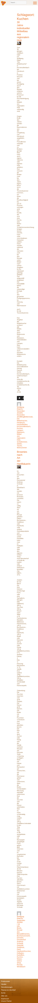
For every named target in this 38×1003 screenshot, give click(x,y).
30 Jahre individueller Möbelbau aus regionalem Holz (23, 31)
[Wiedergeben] (20, 398)
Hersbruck (21, 422)
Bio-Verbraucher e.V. (3, 3)
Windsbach (21, 967)
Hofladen (20, 953)
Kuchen (20, 428)
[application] (20, 399)
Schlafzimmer (22, 442)
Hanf (18, 949)
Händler (3, 984)
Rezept (19, 965)
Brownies (25, 934)
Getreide (20, 945)
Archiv (3, 993)
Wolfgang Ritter (20, 408)
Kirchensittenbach (23, 426)
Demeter (20, 938)
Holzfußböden (22, 424)
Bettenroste (28, 417)
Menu (35, 3)
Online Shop (19, 962)
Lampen (20, 430)
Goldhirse (20, 947)
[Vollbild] (24, 398)
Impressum (5, 999)
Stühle (19, 444)
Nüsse (19, 959)
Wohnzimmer (22, 448)
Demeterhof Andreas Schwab (21, 941)
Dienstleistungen (6, 987)
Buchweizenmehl (23, 936)
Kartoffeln (20, 955)
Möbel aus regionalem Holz (21, 437)
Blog (22, 417)
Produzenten (5, 981)
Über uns (4, 996)
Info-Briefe (19, 927)
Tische (19, 446)
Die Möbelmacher (22, 420)
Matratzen (20, 432)
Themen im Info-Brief (8, 990)
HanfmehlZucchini (24, 951)
